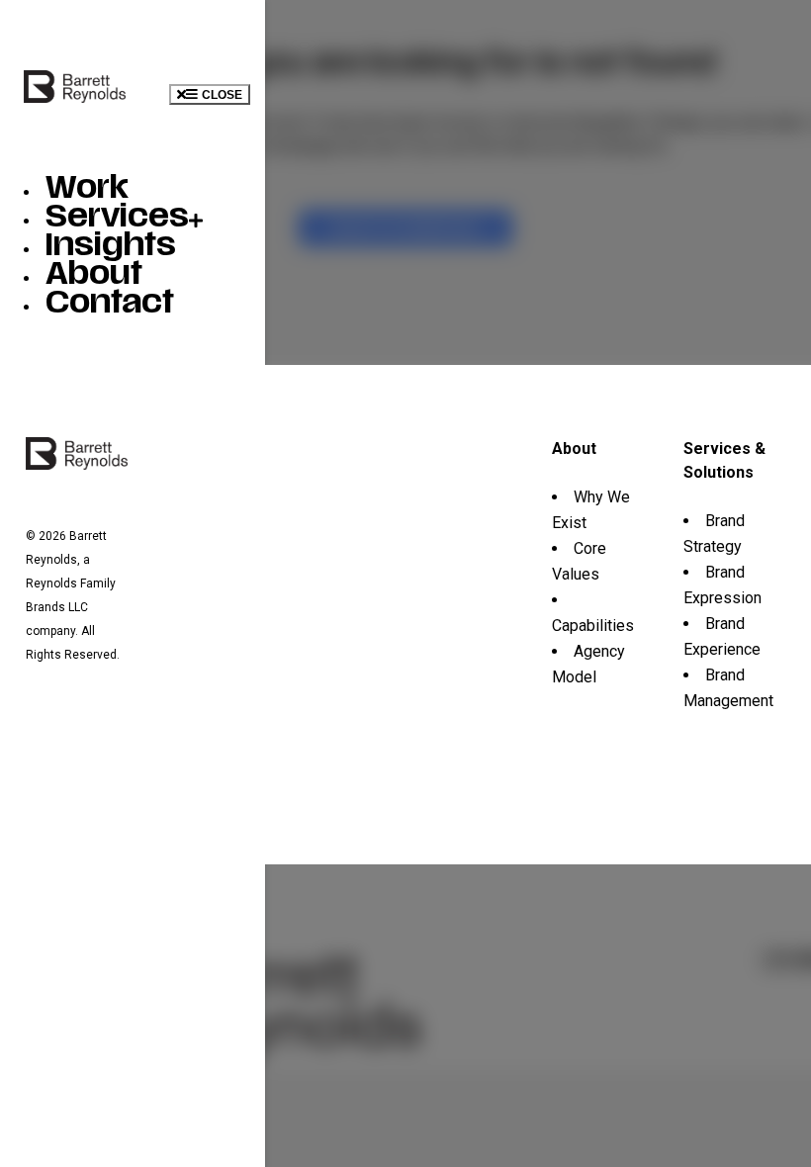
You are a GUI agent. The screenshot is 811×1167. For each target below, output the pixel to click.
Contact (109, 304)
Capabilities (593, 625)
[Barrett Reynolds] (75, 97)
